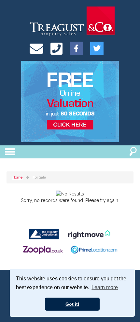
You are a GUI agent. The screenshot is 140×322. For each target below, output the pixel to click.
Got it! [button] (72, 304)
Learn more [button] (104, 287)
